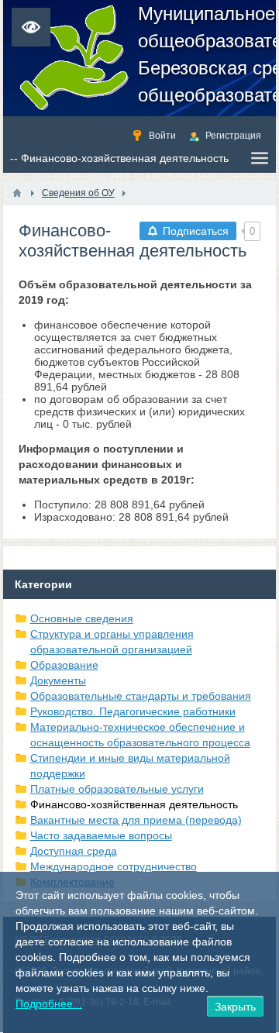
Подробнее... (49, 1003)
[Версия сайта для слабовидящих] (31, 27)
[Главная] (17, 193)
